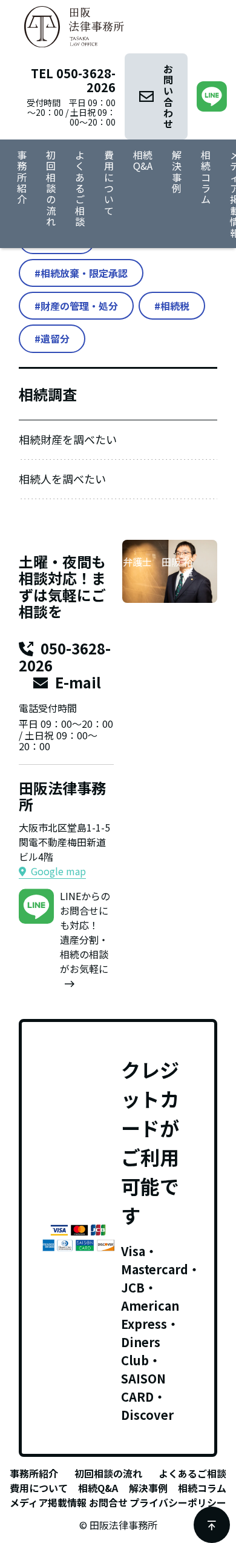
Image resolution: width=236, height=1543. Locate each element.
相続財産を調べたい (68, 439)
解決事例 (177, 171)
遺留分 (55, 338)
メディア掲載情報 (48, 1502)
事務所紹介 (22, 177)
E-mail (78, 682)
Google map (58, 871)
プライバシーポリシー (177, 1502)
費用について (109, 182)
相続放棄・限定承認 (84, 273)
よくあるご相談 (80, 188)
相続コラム (206, 177)
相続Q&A (142, 160)
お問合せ (108, 1502)
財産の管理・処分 (79, 305)
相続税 (174, 305)
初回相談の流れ (51, 188)
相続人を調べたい (62, 478)
